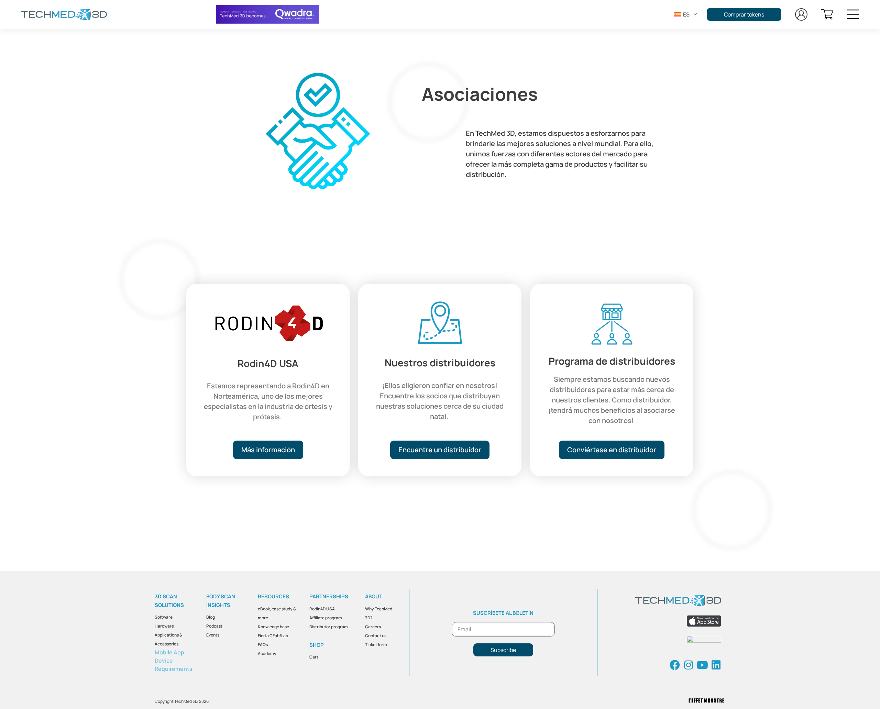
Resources (273, 596)
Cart (313, 657)
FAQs (263, 644)
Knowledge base (273, 627)
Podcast (214, 626)
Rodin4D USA (322, 609)
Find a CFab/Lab (273, 636)
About (373, 596)
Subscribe (503, 650)
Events (212, 635)
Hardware (164, 626)
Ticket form (376, 644)
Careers (373, 627)
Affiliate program (325, 618)
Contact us (375, 636)
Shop (316, 645)
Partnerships (328, 596)
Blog (210, 617)
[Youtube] (702, 665)
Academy (267, 653)
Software (164, 617)
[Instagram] (688, 665)
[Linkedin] (716, 665)
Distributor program (328, 627)
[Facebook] (675, 665)
